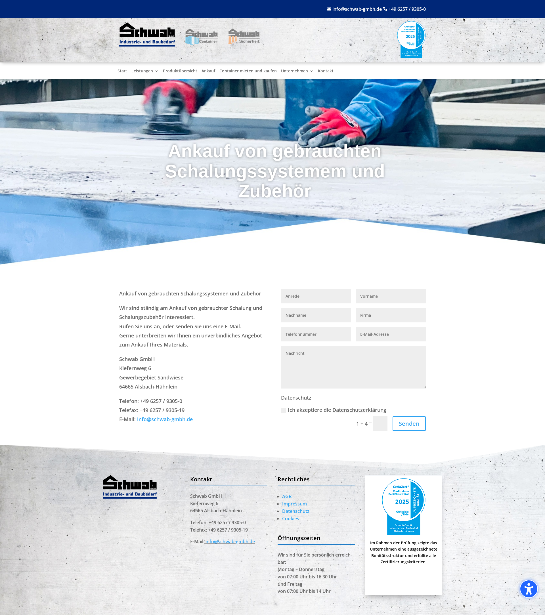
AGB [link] (287, 496)
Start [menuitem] (122, 71)
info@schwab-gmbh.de (357, 9)
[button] (12, 602)
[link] (147, 44)
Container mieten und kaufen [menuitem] (248, 71)
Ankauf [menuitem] (208, 71)
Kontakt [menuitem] (326, 71)
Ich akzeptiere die (337, 409)
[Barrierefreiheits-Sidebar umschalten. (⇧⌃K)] (529, 589)
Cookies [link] (290, 518)
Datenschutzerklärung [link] (359, 409)
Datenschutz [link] (295, 511)
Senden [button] (409, 423)
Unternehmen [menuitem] (294, 71)
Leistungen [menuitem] (142, 71)
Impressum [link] (294, 504)
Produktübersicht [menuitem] (180, 71)
